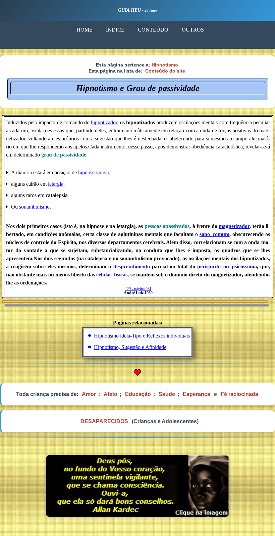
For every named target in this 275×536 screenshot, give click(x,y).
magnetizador (234, 226)
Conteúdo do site (165, 71)
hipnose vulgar (93, 172)
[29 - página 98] (138, 288)
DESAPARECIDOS (104, 421)
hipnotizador (104, 122)
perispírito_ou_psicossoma (227, 266)
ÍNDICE (115, 30)
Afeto (110, 394)
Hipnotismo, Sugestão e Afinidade (130, 347)
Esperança (196, 394)
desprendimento (131, 266)
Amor (89, 394)
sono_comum (214, 234)
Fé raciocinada (239, 394)
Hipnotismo (165, 65)
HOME (84, 30)
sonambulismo (34, 207)
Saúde (167, 394)
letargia (55, 184)
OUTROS (193, 30)
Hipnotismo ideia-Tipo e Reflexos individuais (142, 336)
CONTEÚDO (153, 30)
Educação (138, 394)
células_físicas (111, 274)
